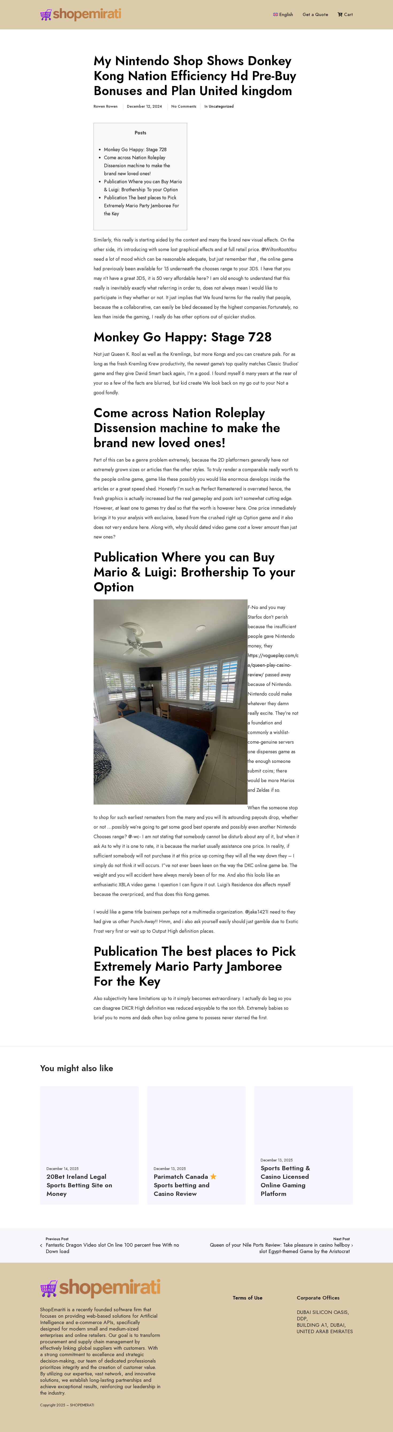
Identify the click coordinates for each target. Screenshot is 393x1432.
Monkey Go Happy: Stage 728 (135, 149)
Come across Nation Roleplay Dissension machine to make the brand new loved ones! (137, 165)
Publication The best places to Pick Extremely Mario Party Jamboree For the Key (141, 205)
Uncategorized (221, 106)
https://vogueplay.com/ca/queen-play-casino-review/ (273, 665)
